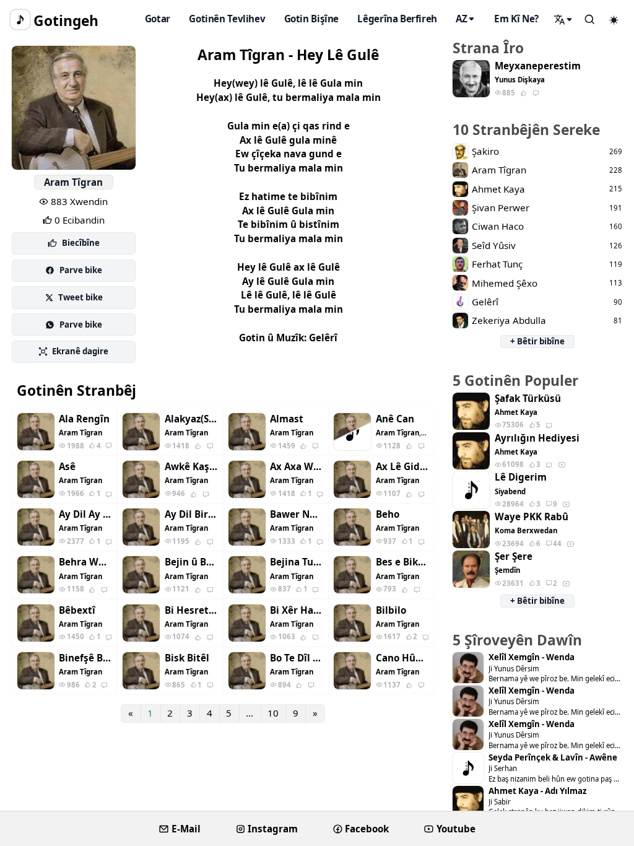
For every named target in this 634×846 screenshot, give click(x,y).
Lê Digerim (521, 477)
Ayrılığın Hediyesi (537, 438)
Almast (286, 419)
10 (273, 713)
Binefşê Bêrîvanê (85, 658)
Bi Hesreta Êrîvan (191, 610)
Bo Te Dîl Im (296, 658)
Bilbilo (391, 610)
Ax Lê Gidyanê (402, 467)
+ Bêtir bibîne (537, 341)
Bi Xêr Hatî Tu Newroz (296, 610)
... (249, 713)
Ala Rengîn (84, 419)
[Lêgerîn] (563, 19)
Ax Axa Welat (296, 467)
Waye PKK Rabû (531, 517)
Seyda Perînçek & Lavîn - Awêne (553, 757)
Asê (67, 467)
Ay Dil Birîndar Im (191, 514)
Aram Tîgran (73, 182)
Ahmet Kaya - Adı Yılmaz (537, 791)
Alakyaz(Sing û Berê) (191, 419)
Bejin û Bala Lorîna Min (191, 562)
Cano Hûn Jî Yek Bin (402, 658)
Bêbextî (77, 610)
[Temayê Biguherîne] (614, 19)
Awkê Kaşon (191, 467)
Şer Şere (513, 556)
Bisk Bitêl (187, 658)
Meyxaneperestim (538, 66)
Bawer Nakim (296, 514)
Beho (387, 514)
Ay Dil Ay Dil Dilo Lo (85, 514)
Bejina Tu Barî (296, 562)
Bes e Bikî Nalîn (402, 562)
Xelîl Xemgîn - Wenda (532, 657)
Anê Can (395, 419)
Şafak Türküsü (528, 398)
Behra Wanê (85, 562)
